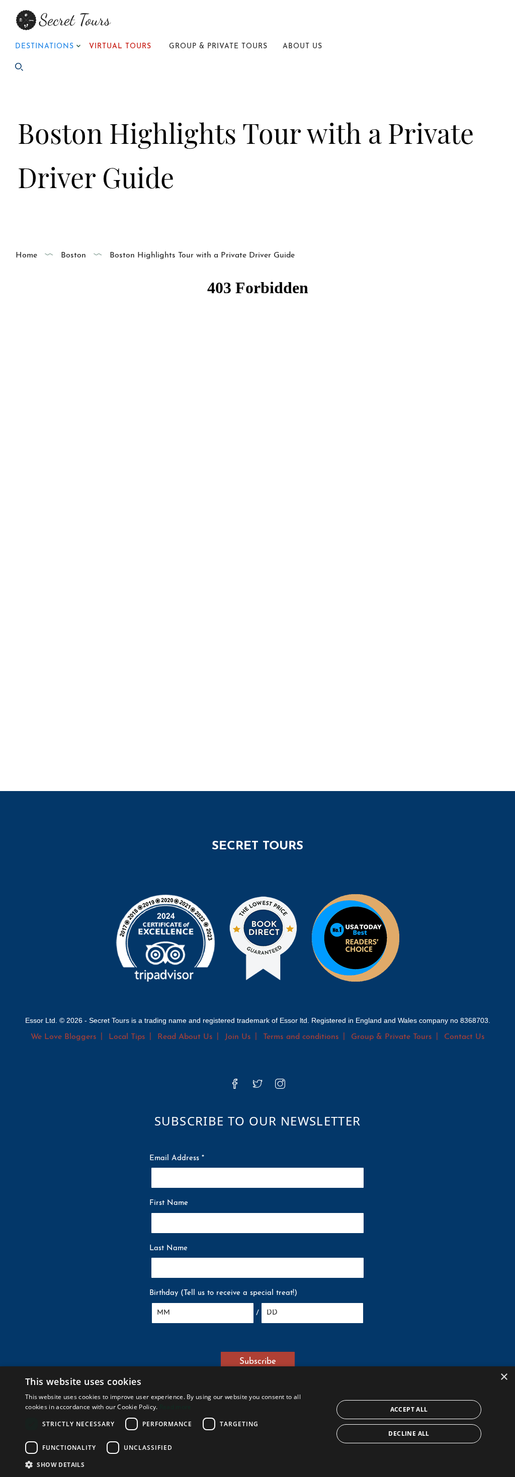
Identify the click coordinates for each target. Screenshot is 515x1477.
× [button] (503, 1377)
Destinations (44, 46)
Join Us (238, 1037)
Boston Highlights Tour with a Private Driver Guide (202, 255)
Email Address (176, 1158)
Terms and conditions (301, 1037)
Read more (175, 1407)
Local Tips (127, 1037)
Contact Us (464, 1037)
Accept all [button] (409, 1409)
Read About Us (185, 1037)
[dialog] (257, 1421)
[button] (174, 1464)
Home (26, 255)
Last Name (168, 1248)
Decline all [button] (408, 1433)
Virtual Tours (120, 46)
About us (302, 46)
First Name (168, 1203)
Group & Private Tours (218, 46)
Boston (73, 255)
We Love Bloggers (64, 1037)
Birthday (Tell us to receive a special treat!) (223, 1293)
